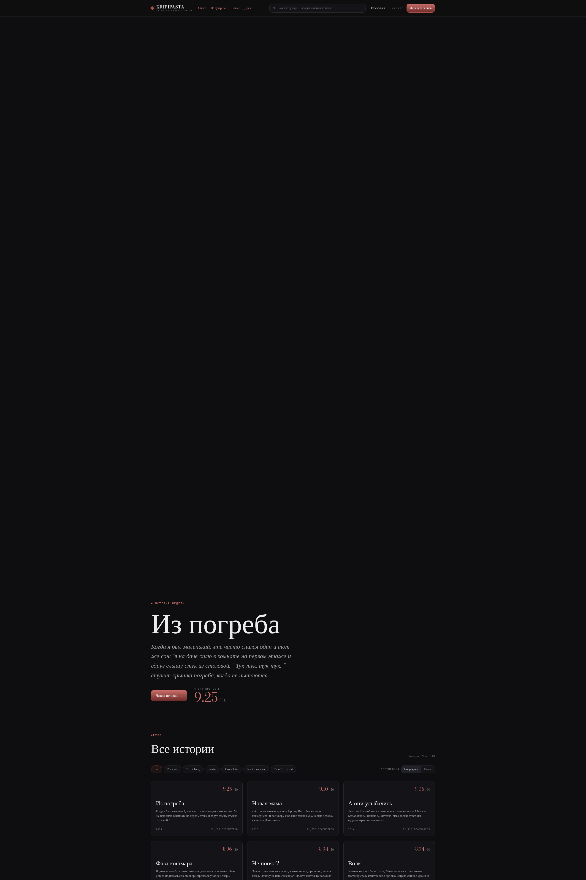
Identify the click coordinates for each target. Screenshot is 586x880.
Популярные (219, 8)
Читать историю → (169, 696)
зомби (212, 769)
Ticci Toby (193, 769)
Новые (235, 8)
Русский (378, 8)
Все (157, 769)
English (396, 8)
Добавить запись (420, 8)
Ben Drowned (283, 769)
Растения (172, 769)
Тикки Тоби (231, 769)
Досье (248, 8)
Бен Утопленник (256, 769)
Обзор (202, 8)
